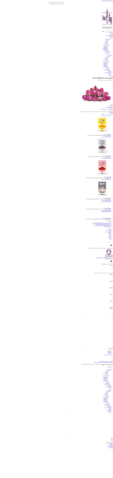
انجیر (106, 40)
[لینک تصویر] (106, 274)
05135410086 (101, 257)
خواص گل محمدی (109, 107)
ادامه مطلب (111, 112)
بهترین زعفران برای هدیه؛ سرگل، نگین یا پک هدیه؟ (103, 224)
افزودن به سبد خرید (108, 157)
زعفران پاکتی (105, 46)
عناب (106, 43)
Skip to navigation (104, 0)
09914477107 (107, 258)
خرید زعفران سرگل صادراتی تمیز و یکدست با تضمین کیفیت (102, 225)
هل (110, 239)
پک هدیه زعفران (106, 51)
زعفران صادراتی (104, 48)
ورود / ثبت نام (109, 411)
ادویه (108, 52)
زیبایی (110, 235)
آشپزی (110, 229)
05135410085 (106, 257)
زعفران (108, 44)
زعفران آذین (105, 45)
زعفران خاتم (105, 47)
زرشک (106, 42)
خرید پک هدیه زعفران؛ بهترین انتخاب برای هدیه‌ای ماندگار (102, 223)
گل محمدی (111, 105)
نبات (110, 238)
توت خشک (105, 41)
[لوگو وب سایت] (107, 30)
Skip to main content (110, 0)
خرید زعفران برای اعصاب (107, 226)
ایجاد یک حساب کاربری (109, 443)
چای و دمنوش (107, 53)
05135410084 (97, 257)
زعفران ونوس (105, 66)
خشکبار (108, 39)
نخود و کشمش (105, 60)
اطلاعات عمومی (108, 230)
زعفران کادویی (105, 65)
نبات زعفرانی (107, 50)
